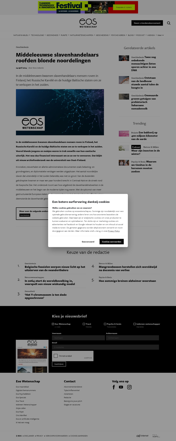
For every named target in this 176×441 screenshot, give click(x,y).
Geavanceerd (88, 241)
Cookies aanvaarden (111, 241)
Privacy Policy (114, 230)
